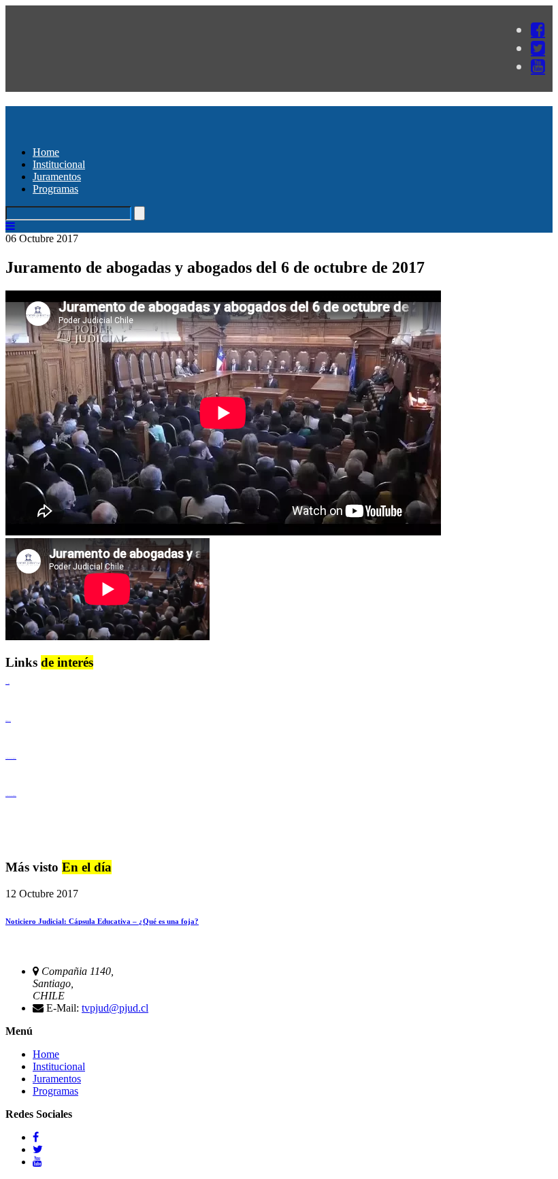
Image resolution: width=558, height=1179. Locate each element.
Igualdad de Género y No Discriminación (10, 758)
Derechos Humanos (8, 720)
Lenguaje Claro (7, 683)
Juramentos (57, 176)
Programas (55, 189)
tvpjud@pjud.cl (115, 1008)
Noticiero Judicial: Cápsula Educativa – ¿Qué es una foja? (102, 921)
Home (46, 152)
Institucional (59, 164)
